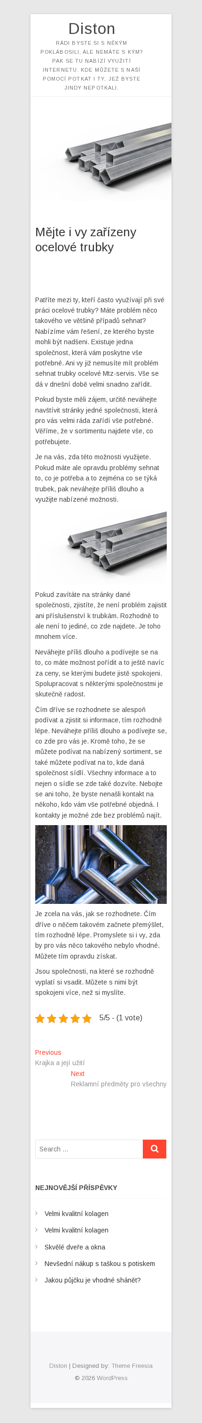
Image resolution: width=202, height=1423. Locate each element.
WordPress (112, 1378)
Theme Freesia (132, 1365)
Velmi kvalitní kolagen (77, 1213)
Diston (92, 28)
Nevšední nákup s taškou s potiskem (100, 1263)
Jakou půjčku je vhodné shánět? (93, 1280)
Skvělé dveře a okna (75, 1247)
